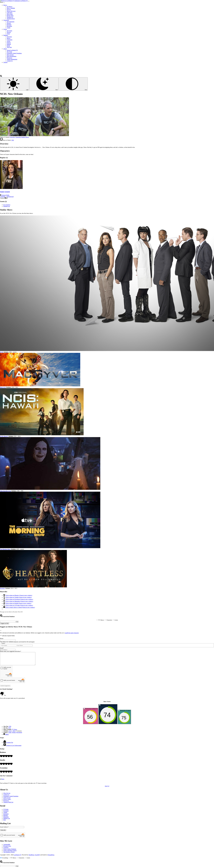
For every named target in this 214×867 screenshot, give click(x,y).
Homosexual (10, 196)
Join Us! (107, 786)
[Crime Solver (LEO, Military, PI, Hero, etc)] (5, 198)
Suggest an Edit (4, 623)
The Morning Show (5, 549)
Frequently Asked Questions (10, 796)
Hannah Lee (6, 206)
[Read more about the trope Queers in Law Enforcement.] (4, 745)
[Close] (4, 2)
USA (9, 728)
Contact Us (6, 794)
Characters (18, 137)
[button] (1, 76)
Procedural (19, 732)
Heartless (2, 588)
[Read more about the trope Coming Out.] (4, 742)
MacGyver (3, 387)
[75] (124, 723)
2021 (14, 731)
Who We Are (6, 793)
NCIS (1, 352)
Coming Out (9, 742)
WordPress (31, 855)
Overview (12, 137)
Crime (9, 732)
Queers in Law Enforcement (13, 745)
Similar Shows (25, 137)
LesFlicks (5, 847)
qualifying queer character (72, 633)
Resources (6, 800)
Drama (14, 732)
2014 (10, 731)
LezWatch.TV (17, 855)
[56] (90, 723)
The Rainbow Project (9, 852)
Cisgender (2, 196)
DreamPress (51, 855)
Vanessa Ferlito (5, 195)
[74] (108, 723)
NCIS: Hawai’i (4, 436)
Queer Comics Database (9, 849)
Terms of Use (6, 797)
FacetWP (37, 855)
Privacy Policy (7, 799)
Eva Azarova (6, 204)
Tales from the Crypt (5, 491)
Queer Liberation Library (10, 850)
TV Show (14, 729)
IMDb (7, 734)
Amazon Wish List (8, 802)
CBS (12, 140)
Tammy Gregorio (5, 191)
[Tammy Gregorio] (11, 188)
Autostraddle (6, 844)
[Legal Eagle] (6, 198)
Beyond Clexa (7, 846)
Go (17, 621)
